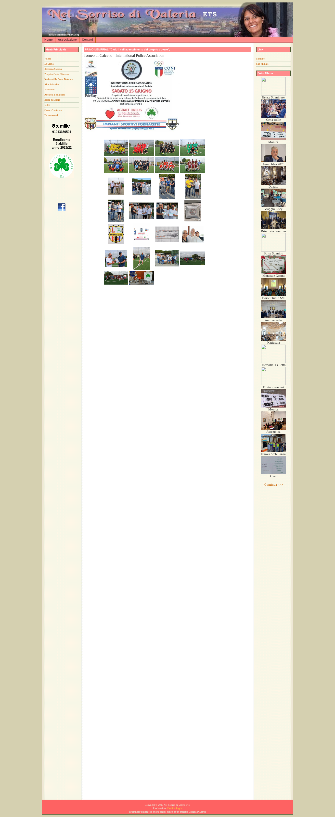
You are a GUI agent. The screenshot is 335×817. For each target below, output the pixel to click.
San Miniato (262, 63)
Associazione (67, 39)
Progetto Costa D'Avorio (56, 74)
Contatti (87, 39)
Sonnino (260, 58)
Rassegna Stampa (53, 69)
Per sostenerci (51, 115)
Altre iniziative (51, 84)
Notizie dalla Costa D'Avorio (58, 79)
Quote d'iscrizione (53, 110)
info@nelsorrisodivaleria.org (64, 34)
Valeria (47, 58)
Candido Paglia (174, 808)
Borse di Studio (52, 99)
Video (47, 105)
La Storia (48, 63)
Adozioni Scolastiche (54, 94)
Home (48, 39)
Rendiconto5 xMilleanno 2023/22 (62, 143)
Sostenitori (49, 89)
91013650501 (61, 132)
